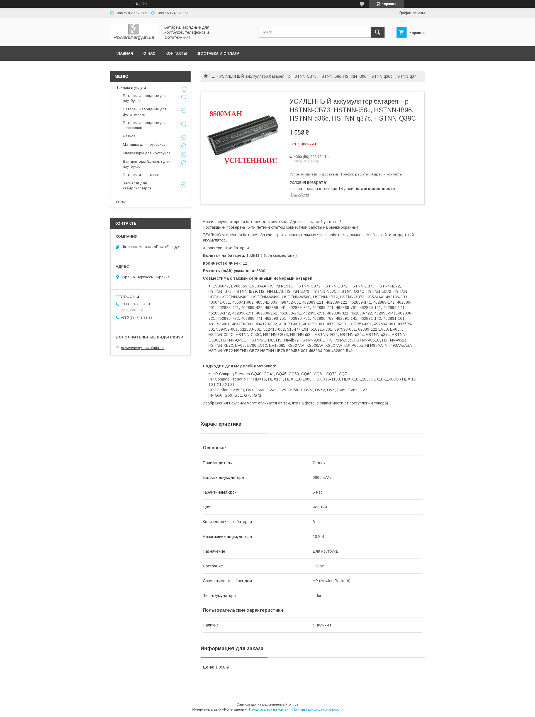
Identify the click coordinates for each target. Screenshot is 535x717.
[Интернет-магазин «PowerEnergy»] (134, 39)
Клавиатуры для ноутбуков (147, 153)
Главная (124, 53)
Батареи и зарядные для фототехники (145, 111)
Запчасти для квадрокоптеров (137, 185)
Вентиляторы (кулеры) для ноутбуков (146, 164)
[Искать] (378, 32)
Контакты (176, 53)
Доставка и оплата (218, 53)
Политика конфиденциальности (317, 709)
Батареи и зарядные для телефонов (145, 125)
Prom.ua (291, 704)
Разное (129, 136)
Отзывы (123, 202)
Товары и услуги (131, 87)
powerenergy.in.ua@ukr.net (142, 348)
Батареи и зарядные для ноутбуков (145, 98)
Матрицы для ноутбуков (144, 144)
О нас (149, 53)
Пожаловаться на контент (269, 709)
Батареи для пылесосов (144, 175)
